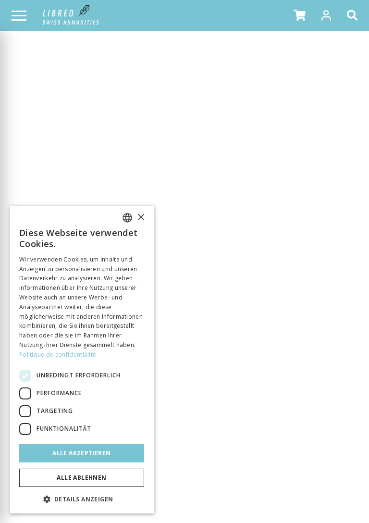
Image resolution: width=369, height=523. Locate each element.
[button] (299, 15)
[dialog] (82, 359)
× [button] (140, 217)
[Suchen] (354, 15)
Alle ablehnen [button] (81, 477)
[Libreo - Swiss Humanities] (70, 15)
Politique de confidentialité (57, 354)
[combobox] (127, 218)
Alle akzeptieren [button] (81, 453)
